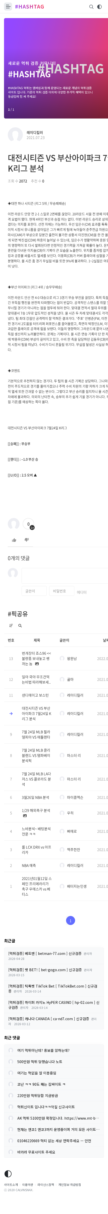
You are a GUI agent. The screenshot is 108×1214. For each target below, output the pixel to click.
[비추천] (26, 540)
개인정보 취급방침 (69, 1184)
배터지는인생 (77, 886)
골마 (70, 679)
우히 (70, 812)
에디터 (82, 592)
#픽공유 (18, 613)
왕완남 (72, 658)
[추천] (14, 540)
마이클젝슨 (75, 797)
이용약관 (27, 1184)
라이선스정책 (45, 1184)
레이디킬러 (35, 132)
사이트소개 (11, 1184)
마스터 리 (74, 755)
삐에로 (72, 831)
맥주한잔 (73, 849)
